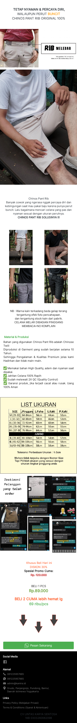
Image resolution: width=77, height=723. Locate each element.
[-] (5, 662)
